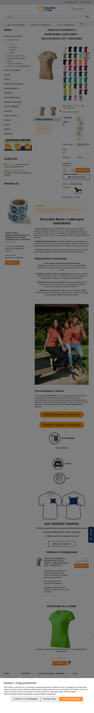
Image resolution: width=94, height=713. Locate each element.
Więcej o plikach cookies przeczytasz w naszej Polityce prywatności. (30, 694)
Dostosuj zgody (50, 699)
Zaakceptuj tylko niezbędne (26, 699)
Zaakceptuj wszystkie (71, 699)
